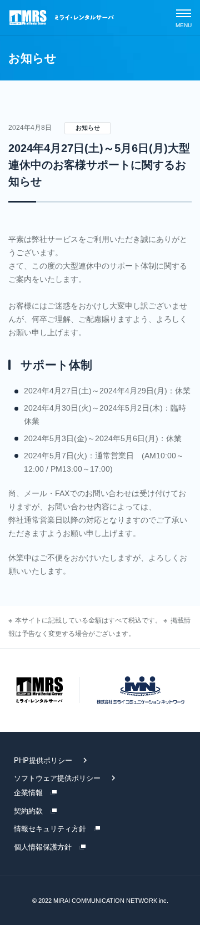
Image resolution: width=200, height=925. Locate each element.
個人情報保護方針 (43, 847)
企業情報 (28, 792)
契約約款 (28, 811)
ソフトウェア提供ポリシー (57, 778)
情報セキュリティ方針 (50, 828)
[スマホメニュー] (183, 18)
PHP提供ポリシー (43, 760)
